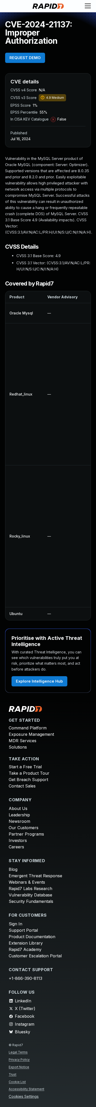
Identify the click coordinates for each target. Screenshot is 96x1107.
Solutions (18, 747)
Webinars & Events (27, 882)
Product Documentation (32, 936)
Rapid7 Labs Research (30, 888)
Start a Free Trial (25, 766)
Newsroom (19, 821)
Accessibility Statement (26, 1089)
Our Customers (23, 827)
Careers (16, 846)
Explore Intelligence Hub (39, 681)
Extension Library (26, 943)
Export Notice (19, 1067)
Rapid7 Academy (25, 949)
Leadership (19, 814)
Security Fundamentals (31, 901)
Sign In (15, 923)
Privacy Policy (19, 1059)
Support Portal (23, 930)
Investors (18, 840)
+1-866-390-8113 (25, 978)
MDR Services (22, 740)
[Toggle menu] (88, 6)
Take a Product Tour (29, 773)
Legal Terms (18, 1052)
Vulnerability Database (30, 894)
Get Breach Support (28, 779)
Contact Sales (22, 785)
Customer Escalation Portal (35, 955)
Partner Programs (26, 834)
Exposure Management (31, 734)
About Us (18, 808)
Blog (13, 869)
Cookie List (17, 1082)
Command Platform (28, 727)
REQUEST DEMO (25, 57)
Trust (12, 1074)
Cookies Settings (24, 1096)
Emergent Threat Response (35, 875)
